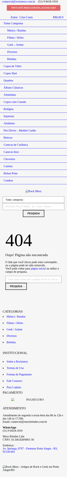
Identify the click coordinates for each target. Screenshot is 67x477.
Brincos (8, 137)
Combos (8, 180)
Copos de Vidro (12, 66)
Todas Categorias (13, 23)
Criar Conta (26, 17)
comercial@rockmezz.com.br (18, 1)
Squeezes (9, 116)
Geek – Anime (15, 44)
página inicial (38, 268)
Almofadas (10, 94)
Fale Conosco (14, 380)
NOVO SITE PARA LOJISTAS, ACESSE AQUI (33, 8)
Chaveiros (9, 159)
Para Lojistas (14, 387)
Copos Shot (10, 73)
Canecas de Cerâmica (16, 144)
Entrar (14, 17)
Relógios (9, 109)
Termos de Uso (15, 367)
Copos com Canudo (15, 101)
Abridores (9, 123)
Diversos (12, 51)
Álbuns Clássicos (13, 87)
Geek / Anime (14, 329)
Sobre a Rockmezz (17, 361)
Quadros (8, 80)
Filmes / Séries (15, 37)
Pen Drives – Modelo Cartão (20, 130)
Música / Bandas (16, 30)
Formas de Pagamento (19, 374)
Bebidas (11, 59)
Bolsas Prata (11, 173)
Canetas (8, 166)
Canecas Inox (11, 151)
